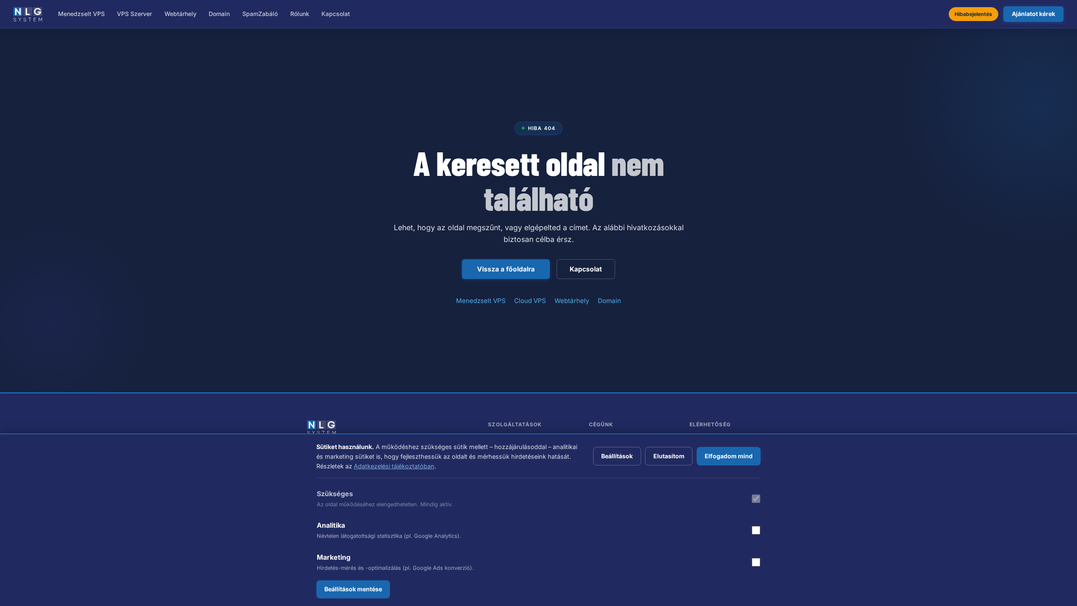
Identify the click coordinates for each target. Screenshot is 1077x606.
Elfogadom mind (729, 456)
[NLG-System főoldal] (27, 14)
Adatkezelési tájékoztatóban (394, 466)
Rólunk (299, 13)
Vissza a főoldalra (506, 269)
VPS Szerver (134, 13)
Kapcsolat (335, 13)
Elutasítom (668, 456)
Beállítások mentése (353, 589)
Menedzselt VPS (81, 13)
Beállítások (617, 456)
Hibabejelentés (973, 14)
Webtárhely (180, 13)
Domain (219, 13)
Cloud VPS (530, 301)
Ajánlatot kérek (1033, 13)
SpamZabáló (260, 13)
